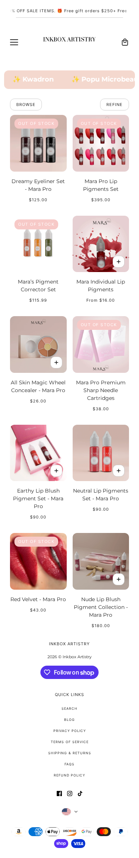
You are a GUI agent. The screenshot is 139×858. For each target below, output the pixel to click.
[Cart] (125, 42)
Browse (26, 104)
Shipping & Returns (69, 753)
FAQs (69, 764)
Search (69, 708)
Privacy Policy (69, 731)
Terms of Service (70, 742)
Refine (114, 104)
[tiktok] (80, 793)
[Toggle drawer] (14, 42)
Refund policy (69, 775)
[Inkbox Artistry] (70, 42)
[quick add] (56, 362)
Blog (69, 720)
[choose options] (119, 262)
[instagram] (70, 793)
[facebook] (59, 793)
